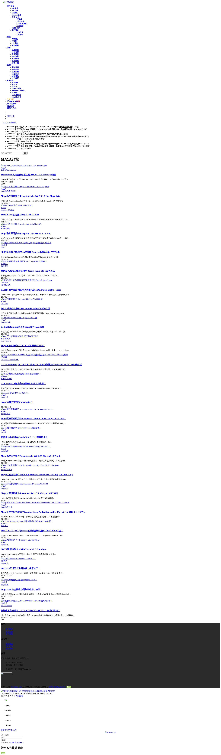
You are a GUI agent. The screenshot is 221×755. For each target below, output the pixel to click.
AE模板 (15, 39)
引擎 (6, 606)
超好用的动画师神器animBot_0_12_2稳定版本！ (24, 437)
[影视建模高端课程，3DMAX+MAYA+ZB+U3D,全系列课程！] (26, 601)
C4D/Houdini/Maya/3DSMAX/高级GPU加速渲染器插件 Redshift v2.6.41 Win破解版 (41, 364)
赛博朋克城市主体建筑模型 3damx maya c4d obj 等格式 (28, 271)
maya (3, 191)
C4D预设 (19, 26)
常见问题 (9, 632)
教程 (9, 65)
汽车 (7, 397)
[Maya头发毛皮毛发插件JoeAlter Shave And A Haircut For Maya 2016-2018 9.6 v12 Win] (35, 503)
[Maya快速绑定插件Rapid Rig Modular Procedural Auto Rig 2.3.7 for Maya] (30, 465)
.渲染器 (19, 19)
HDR (3, 285)
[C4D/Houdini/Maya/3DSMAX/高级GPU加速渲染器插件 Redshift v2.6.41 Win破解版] (34, 355)
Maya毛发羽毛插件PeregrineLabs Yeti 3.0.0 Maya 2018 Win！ (31, 456)
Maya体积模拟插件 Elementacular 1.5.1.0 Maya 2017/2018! (29, 493)
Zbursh (14, 86)
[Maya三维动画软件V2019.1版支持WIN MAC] (19, 336)
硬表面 (7, 414)
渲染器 (16, 360)
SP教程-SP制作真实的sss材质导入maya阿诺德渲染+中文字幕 (30, 252)
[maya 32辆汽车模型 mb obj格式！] (15, 393)
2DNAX (4, 170)
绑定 (3, 304)
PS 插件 (15, 13)
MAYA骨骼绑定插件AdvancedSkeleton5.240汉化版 (25, 308)
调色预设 (15, 30)
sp (2, 247)
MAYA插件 (5, 228)
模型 (6, 266)
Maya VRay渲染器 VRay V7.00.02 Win (20, 214)
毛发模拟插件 (10, 191)
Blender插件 (16, 15)
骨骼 (6, 304)
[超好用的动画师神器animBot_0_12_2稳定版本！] (21, 428)
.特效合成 (5, 376)
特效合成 (15, 69)
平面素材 (15, 52)
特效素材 (15, 56)
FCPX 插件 (16, 28)
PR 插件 (15, 10)
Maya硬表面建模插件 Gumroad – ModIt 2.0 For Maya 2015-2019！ (33, 418)
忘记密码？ (19, 742)
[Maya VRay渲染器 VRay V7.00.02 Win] (17, 205)
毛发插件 (8, 507)
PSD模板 (15, 43)
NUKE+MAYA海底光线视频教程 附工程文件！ (23, 383)
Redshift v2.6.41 (7, 360)
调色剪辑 (15, 67)
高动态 (7, 285)
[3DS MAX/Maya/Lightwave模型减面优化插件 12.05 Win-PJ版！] (27, 521)
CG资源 (10, 80)
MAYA (14, 84)
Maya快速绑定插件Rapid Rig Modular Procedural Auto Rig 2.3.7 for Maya (37, 474)
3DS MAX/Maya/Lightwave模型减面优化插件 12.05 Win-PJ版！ (32, 530)
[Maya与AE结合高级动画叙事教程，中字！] (19, 580)
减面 (3, 526)
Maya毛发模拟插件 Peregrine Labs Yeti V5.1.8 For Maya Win (30, 196)
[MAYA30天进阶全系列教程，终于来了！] (18, 559)
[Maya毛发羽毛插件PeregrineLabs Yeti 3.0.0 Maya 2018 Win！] (25, 446)
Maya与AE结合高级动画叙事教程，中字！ (21, 589)
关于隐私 (9, 634)
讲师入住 (9, 646)
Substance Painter (18, 90)
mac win (4, 341)
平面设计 (15, 74)
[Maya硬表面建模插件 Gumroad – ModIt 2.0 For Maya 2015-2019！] (27, 409)
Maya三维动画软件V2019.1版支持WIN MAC (23, 345)
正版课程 (9, 649)
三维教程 (15, 72)
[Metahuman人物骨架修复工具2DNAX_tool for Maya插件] (24, 166)
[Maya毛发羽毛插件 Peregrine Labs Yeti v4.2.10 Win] (21, 224)
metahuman (11, 170)
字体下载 (15, 63)
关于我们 (9, 629)
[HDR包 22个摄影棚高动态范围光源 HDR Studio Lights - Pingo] (26, 280)
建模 (7, 544)
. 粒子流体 (20, 21)
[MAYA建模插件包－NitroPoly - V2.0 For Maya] (20, 540)
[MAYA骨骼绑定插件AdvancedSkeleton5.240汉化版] (22, 299)
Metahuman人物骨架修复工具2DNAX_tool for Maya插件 (28, 174)
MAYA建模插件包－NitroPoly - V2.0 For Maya (23, 549)
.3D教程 (4, 245)
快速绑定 (8, 470)
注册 (12, 742)
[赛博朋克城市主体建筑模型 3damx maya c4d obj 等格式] (24, 261)
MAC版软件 (16, 97)
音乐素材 (15, 54)
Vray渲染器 (9, 210)
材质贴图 (15, 58)
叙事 (7, 585)
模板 (9, 37)
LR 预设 (19, 34)
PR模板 (15, 41)
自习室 (11, 104)
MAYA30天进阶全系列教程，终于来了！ (20, 568)
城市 (3, 266)
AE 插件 (15, 8)
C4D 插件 (15, 17)
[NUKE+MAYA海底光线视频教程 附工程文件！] (21, 374)
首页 (4, 123)
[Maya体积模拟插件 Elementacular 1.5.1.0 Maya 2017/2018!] (24, 484)
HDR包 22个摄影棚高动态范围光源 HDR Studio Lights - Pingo (31, 290)
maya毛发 (5, 451)
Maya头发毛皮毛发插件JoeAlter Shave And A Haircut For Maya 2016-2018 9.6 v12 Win (43, 512)
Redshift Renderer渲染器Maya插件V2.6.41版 (22, 327)
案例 (3, 379)
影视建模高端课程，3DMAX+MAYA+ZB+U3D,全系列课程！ (30, 610)
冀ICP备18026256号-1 (57, 687)
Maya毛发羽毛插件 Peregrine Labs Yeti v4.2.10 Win (26, 233)
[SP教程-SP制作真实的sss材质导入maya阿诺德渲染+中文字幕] (26, 243)
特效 (10, 606)
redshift (7, 322)
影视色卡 (11, 108)
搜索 (25, 153)
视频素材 (15, 50)
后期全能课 (11, 123)
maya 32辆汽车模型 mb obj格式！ (17, 402)
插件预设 (10, 6)
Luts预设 (19, 32)
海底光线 (8, 379)
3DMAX (15, 82)
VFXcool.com (16, 687)
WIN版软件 (16, 95)
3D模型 (14, 93)
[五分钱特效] (8, 2)
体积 (7, 488)
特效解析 (15, 78)
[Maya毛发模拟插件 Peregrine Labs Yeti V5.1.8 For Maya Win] (25, 187)
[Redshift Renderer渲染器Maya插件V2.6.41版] (19, 318)
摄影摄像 (15, 76)
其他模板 (15, 45)
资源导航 (10, 106)
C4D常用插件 (21, 23)
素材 (9, 48)
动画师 (3, 432)
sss (4, 247)
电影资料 (15, 61)
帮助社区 (14, 101)
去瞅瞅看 (19, 696)
